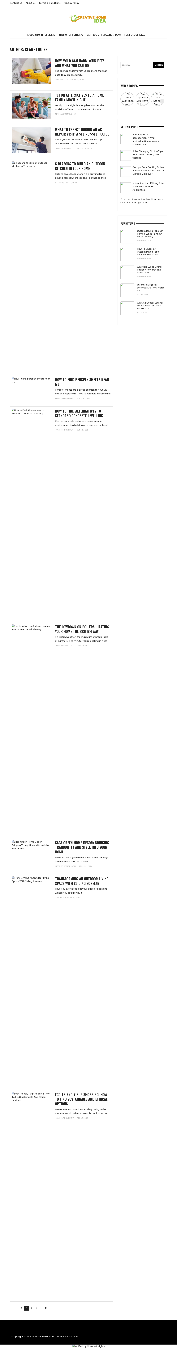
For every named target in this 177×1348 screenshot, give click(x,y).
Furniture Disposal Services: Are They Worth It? (150, 287)
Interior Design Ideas (71, 34)
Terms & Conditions (50, 3)
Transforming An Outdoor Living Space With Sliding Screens (82, 881)
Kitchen (59, 182)
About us (31, 3)
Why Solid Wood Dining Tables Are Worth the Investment (149, 269)
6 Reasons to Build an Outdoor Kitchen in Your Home (80, 166)
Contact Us (16, 3)
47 (46, 1308)
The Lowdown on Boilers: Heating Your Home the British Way (82, 629)
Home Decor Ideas (134, 34)
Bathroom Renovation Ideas (104, 34)
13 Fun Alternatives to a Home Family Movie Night (79, 97)
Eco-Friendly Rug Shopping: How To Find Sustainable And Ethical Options (81, 1099)
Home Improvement (64, 148)
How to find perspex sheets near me (82, 382)
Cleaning (59, 79)
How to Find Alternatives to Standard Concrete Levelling (79, 413)
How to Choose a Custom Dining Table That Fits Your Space (148, 251)
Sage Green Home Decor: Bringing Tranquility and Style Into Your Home (82, 847)
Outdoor (60, 897)
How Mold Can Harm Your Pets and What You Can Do (80, 63)
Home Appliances (63, 645)
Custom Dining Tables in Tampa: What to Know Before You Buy (150, 233)
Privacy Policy (71, 3)
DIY (56, 114)
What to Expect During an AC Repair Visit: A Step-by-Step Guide (82, 132)
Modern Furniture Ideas (41, 34)
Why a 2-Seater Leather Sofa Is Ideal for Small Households (150, 305)
